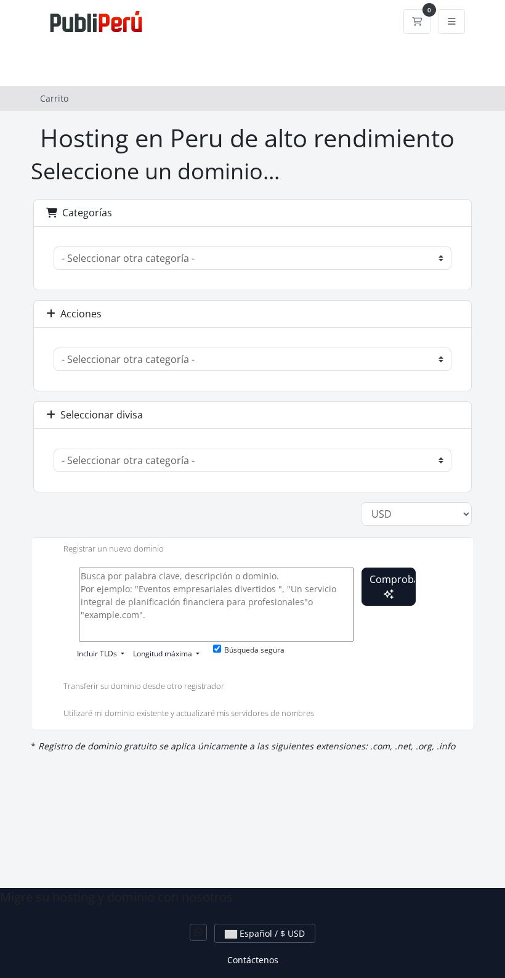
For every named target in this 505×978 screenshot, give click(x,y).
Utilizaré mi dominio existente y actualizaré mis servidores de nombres (188, 713)
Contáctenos (252, 960)
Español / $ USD (271, 933)
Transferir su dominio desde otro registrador (143, 686)
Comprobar (393, 579)
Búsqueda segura (254, 650)
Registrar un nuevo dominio (113, 548)
